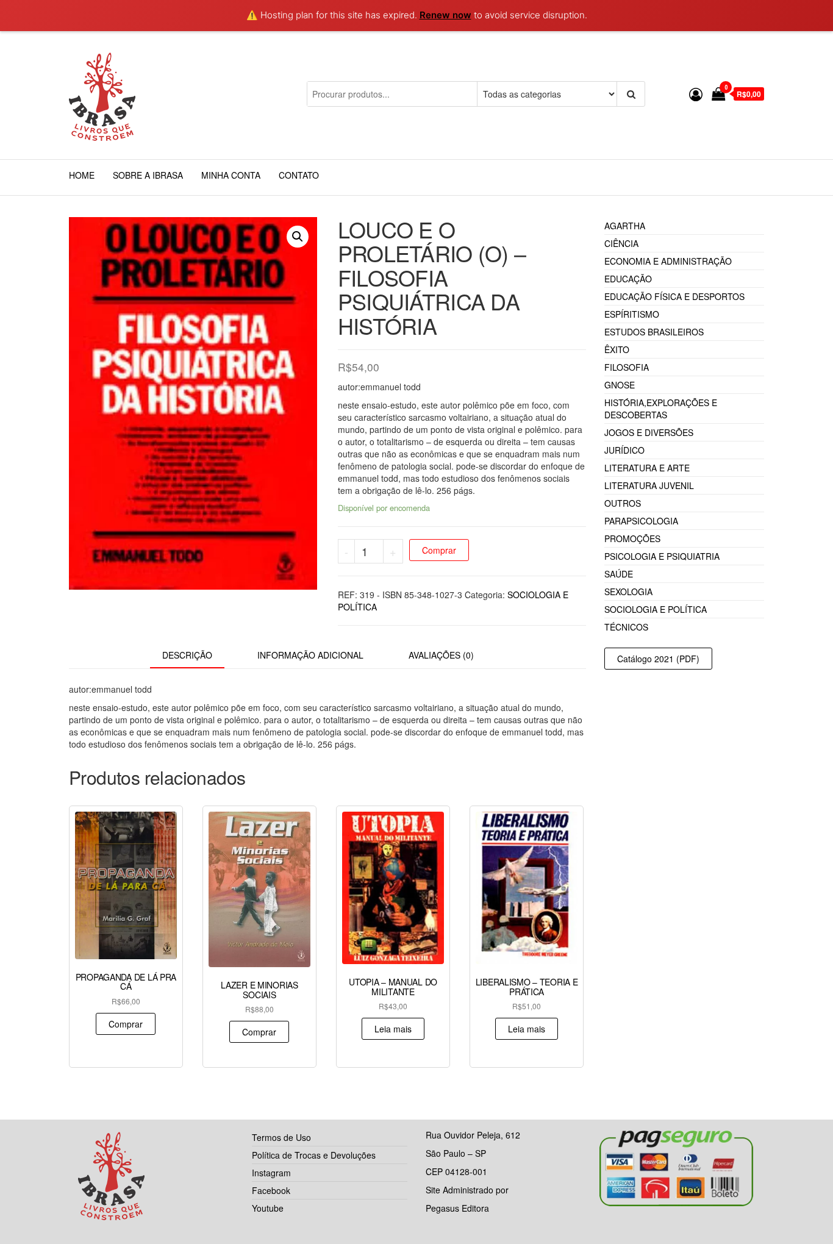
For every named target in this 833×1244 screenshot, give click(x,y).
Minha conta (230, 175)
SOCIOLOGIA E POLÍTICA (655, 609)
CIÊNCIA (621, 243)
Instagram (271, 1173)
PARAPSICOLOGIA (641, 521)
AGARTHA (624, 226)
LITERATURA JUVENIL (649, 485)
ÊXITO (616, 349)
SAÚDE (618, 574)
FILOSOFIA (626, 367)
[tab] (196, 655)
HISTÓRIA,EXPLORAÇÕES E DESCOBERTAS (660, 408)
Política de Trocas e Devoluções (314, 1155)
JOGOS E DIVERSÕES (648, 432)
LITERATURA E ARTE (647, 468)
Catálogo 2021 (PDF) (658, 658)
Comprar (439, 550)
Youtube (268, 1208)
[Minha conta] (696, 93)
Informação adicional (310, 655)
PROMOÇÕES (632, 538)
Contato (299, 175)
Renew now (445, 15)
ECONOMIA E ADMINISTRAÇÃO (668, 261)
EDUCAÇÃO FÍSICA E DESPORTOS (674, 296)
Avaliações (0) (441, 655)
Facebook (271, 1190)
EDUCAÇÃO (628, 279)
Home (82, 175)
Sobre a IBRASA (148, 175)
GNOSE (619, 385)
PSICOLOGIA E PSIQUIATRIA (662, 556)
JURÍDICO (624, 450)
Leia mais (393, 1029)
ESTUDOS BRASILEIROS (654, 332)
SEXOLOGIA (628, 591)
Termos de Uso (281, 1137)
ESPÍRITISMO (631, 314)
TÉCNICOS (626, 627)
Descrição (187, 655)
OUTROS (622, 503)
